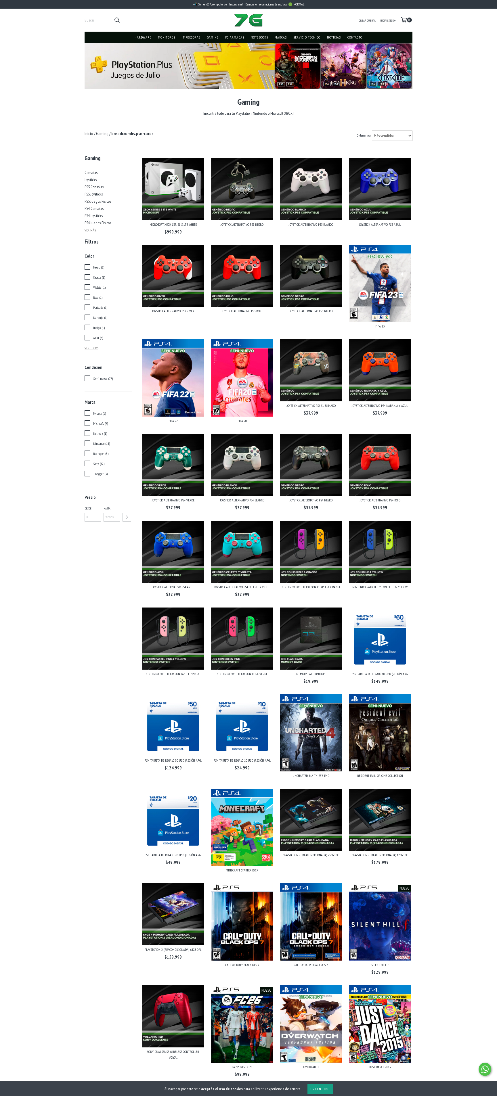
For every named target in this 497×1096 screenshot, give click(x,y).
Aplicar (127, 517)
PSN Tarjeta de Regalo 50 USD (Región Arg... (173, 760)
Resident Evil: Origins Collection (380, 775)
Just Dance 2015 (380, 1067)
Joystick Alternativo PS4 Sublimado (311, 405)
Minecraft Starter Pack (242, 870)
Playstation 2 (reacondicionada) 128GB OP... (380, 855)
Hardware (143, 37)
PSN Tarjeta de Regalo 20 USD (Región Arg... (173, 855)
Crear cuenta (367, 20)
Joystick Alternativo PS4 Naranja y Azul (380, 405)
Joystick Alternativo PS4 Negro (311, 500)
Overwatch (311, 1067)
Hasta (107, 508)
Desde (88, 508)
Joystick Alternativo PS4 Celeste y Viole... (242, 587)
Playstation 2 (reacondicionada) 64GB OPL (173, 949)
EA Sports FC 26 (242, 1067)
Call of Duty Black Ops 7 (242, 965)
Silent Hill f (380, 965)
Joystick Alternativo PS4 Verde (173, 500)
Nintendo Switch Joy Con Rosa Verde (242, 674)
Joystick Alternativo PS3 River (173, 311)
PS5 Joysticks (94, 194)
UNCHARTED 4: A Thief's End (311, 775)
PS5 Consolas (94, 186)
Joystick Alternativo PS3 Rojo (242, 311)
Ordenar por (364, 135)
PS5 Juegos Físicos (98, 201)
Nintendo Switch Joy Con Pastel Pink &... (173, 674)
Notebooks (259, 37)
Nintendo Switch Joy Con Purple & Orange (311, 587)
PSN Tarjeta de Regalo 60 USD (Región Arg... (379, 674)
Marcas (281, 37)
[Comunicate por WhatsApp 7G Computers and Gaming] (485, 1069)
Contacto (354, 37)
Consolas (91, 172)
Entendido (320, 1089)
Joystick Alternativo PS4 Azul (173, 587)
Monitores (166, 37)
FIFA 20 (242, 421)
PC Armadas (234, 37)
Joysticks (91, 179)
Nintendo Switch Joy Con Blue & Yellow (380, 587)
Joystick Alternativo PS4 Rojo (380, 500)
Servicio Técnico (306, 37)
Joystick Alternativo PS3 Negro (311, 311)
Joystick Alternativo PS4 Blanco (242, 500)
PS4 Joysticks (94, 215)
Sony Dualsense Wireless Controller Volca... (173, 1054)
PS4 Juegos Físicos (98, 222)
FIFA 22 (173, 421)
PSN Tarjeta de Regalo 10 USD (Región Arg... (242, 760)
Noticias (334, 37)
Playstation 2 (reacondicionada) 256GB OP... (311, 855)
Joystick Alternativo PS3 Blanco (311, 224)
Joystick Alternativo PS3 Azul (380, 224)
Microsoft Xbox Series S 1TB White (173, 224)
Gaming (213, 37)
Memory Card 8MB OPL (311, 674)
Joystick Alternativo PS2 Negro (242, 224)
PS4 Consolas (94, 208)
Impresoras (191, 37)
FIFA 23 (380, 326)
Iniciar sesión (387, 20)
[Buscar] (117, 20)
